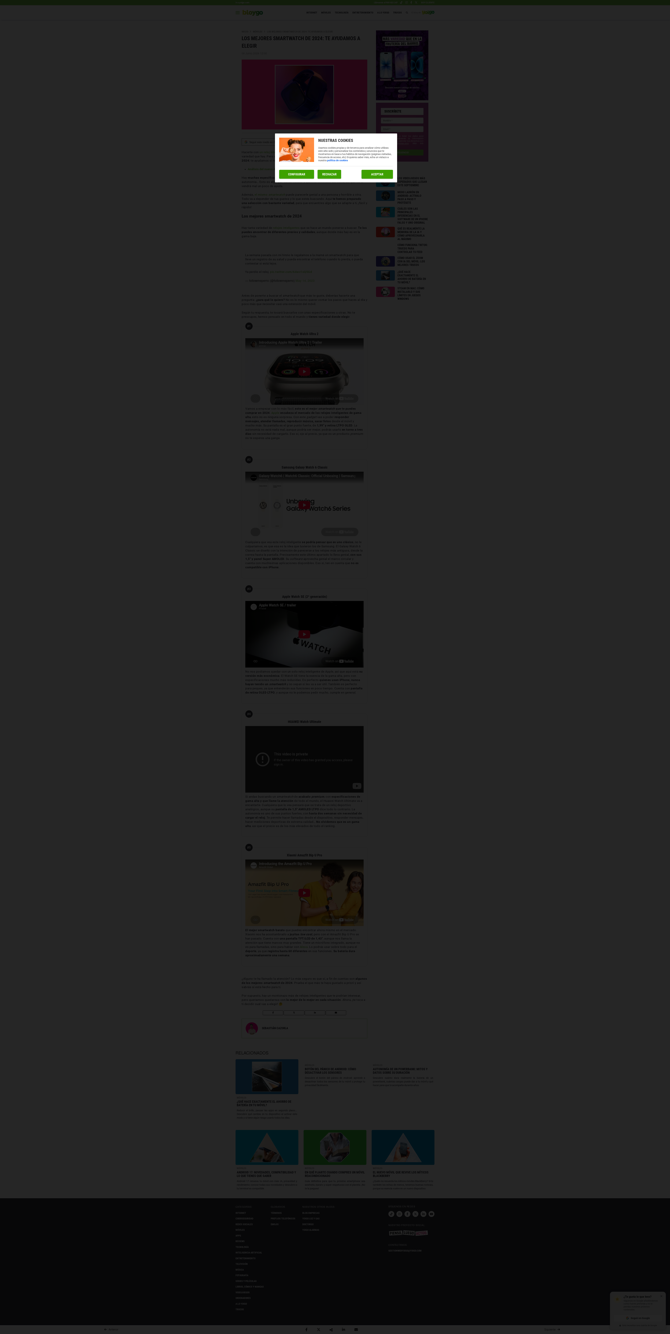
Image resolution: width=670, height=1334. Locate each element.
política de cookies (337, 160)
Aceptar (377, 174)
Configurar (296, 174)
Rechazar (329, 174)
